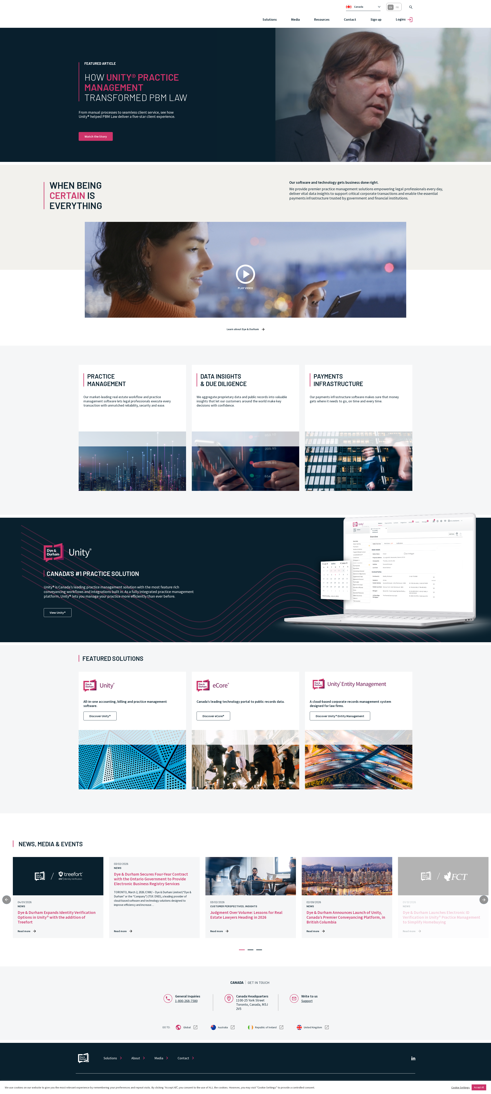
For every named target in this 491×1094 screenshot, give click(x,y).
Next (483, 899)
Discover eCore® (213, 716)
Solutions (110, 1058)
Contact (350, 19)
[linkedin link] (413, 1058)
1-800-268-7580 (186, 1001)
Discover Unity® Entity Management (340, 716)
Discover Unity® (100, 716)
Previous (6, 899)
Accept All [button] (479, 1087)
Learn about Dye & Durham (243, 329)
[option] (365, 7)
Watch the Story (96, 136)
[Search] (410, 7)
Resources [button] (322, 19)
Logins (401, 19)
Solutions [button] (270, 19)
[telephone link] (169, 998)
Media (295, 19)
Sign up (376, 19)
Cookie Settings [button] (460, 1087)
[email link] (295, 998)
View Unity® (58, 612)
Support (307, 1001)
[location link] (230, 998)
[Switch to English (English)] (391, 7)
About (135, 1058)
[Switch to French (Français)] (397, 7)
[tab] (363, 7)
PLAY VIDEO (245, 288)
